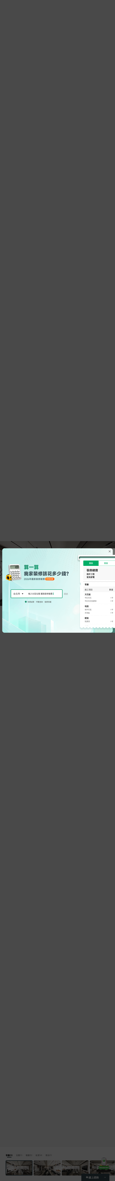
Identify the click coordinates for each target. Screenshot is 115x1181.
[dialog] (57, 590)
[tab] (91, 563)
